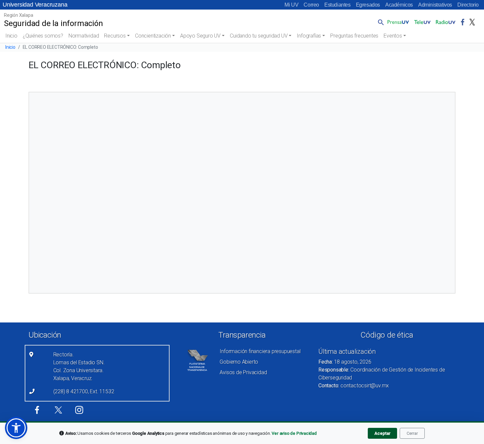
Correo (311, 5)
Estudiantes (337, 5)
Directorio (468, 5)
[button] (379, 22)
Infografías (309, 36)
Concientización (153, 36)
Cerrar (412, 433)
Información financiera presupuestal (260, 351)
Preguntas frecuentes (354, 36)
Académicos (399, 5)
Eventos (393, 36)
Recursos (114, 36)
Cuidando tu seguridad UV (258, 36)
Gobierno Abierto (239, 362)
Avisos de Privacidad (243, 372)
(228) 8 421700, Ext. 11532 (83, 391)
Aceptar (382, 433)
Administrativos (435, 5)
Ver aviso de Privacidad (294, 433)
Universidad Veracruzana (35, 4)
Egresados (368, 5)
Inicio (11, 36)
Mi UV (291, 5)
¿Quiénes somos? (43, 36)
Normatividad (83, 36)
